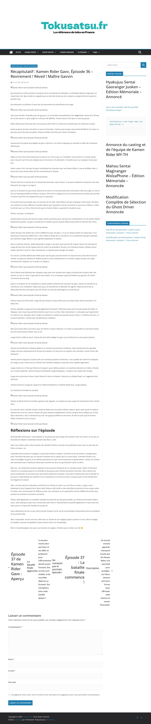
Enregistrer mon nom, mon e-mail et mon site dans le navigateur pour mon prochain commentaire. (55, 694)
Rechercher (143, 65)
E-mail (11, 671)
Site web (12, 682)
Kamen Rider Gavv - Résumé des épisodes (24, 66)
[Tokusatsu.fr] (75, 7)
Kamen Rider (30, 52)
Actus (18, 52)
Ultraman (82, 52)
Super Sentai (48, 52)
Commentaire (15, 627)
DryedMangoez (112, 237)
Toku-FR (26, 82)
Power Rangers (67, 52)
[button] (37, 52)
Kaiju (95, 52)
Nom (11, 659)
